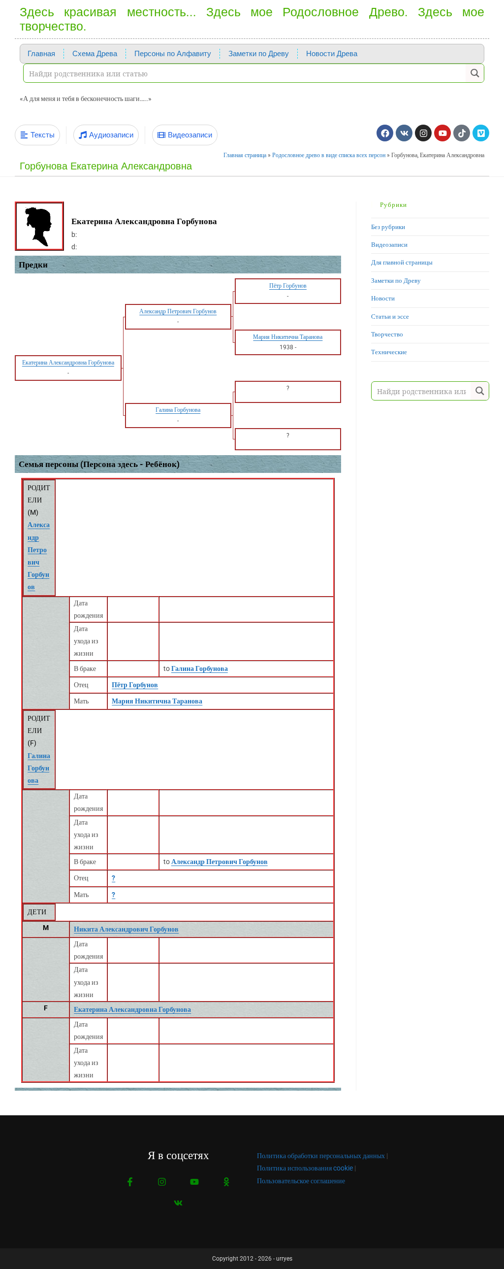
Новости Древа (331, 53)
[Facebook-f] (130, 1181)
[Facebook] (385, 133)
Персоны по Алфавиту (172, 53)
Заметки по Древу (258, 53)
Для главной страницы (402, 262)
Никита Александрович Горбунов (126, 929)
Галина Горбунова (39, 768)
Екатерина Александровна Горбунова (132, 1009)
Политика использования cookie (305, 1168)
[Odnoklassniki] (226, 1181)
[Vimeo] (480, 133)
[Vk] (404, 133)
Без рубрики (388, 227)
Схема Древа (94, 53)
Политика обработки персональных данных (321, 1156)
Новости (383, 298)
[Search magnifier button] (475, 73)
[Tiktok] (461, 133)
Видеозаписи (389, 244)
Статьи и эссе (390, 316)
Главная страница (244, 155)
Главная (41, 53)
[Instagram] (423, 133)
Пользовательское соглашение (301, 1181)
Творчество (387, 334)
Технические (389, 352)
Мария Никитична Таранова (157, 701)
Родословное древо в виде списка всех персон (328, 155)
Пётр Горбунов (135, 685)
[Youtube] (442, 133)
